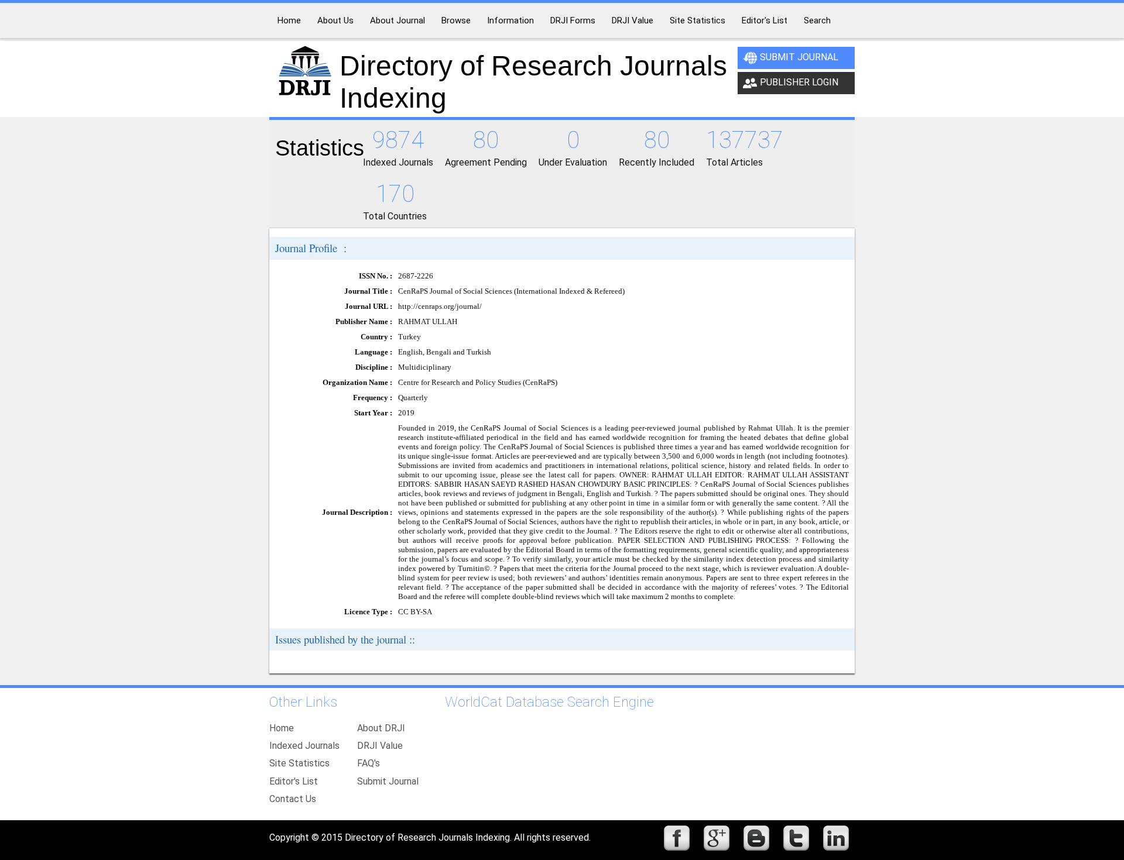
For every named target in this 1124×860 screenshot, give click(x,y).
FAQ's (368, 763)
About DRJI (381, 728)
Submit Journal (799, 57)
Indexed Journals (304, 745)
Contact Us (292, 798)
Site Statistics (299, 763)
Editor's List (293, 781)
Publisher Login (799, 82)
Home (281, 728)
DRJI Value (380, 745)
